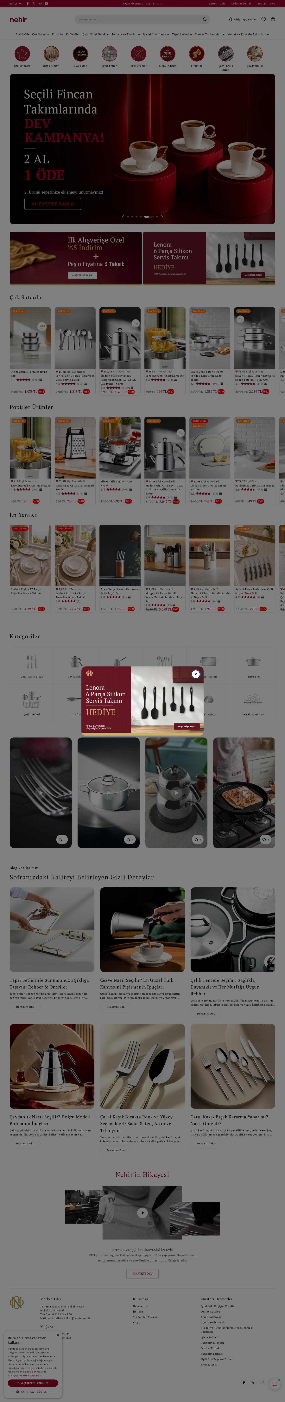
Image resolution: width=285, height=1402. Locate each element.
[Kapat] (196, 674)
